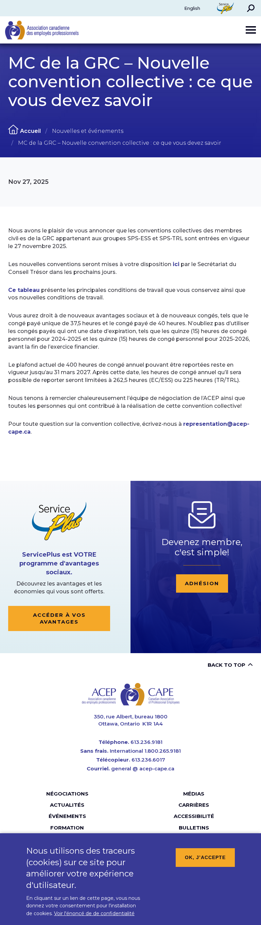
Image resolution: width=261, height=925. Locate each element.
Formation (67, 827)
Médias (193, 793)
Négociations (67, 793)
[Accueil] (130, 694)
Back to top (226, 665)
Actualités (67, 805)
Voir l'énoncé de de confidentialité (94, 913)
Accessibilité (194, 816)
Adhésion (202, 583)
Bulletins (194, 827)
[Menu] (251, 30)
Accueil (30, 131)
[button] (251, 8)
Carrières (193, 805)
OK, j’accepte (205, 857)
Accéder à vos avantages (59, 618)
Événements (67, 816)
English (192, 8)
